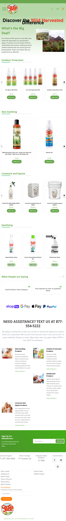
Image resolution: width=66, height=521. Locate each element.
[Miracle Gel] (49, 134)
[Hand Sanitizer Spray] (11, 244)
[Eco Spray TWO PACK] (11, 77)
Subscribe (59, 441)
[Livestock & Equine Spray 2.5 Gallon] (33, 190)
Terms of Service (6, 479)
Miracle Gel (49, 153)
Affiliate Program (39, 474)
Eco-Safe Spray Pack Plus (33, 90)
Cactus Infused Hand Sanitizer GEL (33, 258)
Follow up (54, 265)
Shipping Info (5, 474)
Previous (60, 276)
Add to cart (11, 97)
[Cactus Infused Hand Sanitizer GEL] (33, 244)
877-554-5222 (9, 458)
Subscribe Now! (6, 499)
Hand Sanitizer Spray (11, 257)
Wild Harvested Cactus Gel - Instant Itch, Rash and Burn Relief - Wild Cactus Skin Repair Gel (16, 153)
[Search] (52, 9)
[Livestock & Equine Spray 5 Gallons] (54, 190)
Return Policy (5, 476)
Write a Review (5, 484)
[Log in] (57, 9)
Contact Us (26, 458)
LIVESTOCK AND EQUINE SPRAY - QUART (11, 204)
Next (63, 276)
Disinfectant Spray (54, 257)
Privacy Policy (38, 471)
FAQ (43, 460)
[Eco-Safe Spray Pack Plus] (33, 77)
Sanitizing (7, 225)
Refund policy (5, 482)
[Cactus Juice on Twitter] (61, 460)
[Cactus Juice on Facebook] (54, 460)
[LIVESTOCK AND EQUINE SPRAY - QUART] (11, 190)
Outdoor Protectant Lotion (55, 90)
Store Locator (5, 471)
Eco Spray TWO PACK (11, 90)
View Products (19, 371)
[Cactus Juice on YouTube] (58, 466)
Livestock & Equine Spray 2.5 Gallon (33, 204)
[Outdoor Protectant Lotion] (54, 77)
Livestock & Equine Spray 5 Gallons (54, 204)
